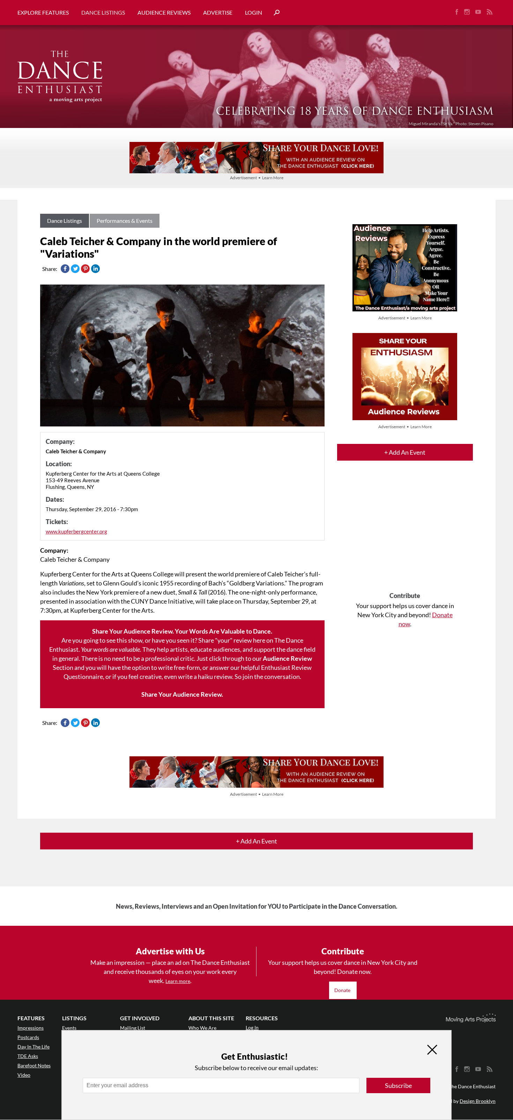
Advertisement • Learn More (256, 177)
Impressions (30, 1028)
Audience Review (287, 658)
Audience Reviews (164, 12)
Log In (252, 1027)
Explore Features (43, 12)
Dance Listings (103, 12)
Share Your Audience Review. (182, 694)
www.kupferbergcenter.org (76, 531)
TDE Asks (27, 1056)
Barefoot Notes (34, 1065)
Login (253, 12)
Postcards (28, 1037)
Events (69, 1028)
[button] (274, 13)
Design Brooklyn (478, 1101)
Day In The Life (33, 1047)
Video (23, 1075)
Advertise (217, 12)
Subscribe (398, 1085)
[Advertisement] (405, 532)
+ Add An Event (404, 452)
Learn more (177, 981)
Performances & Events (125, 220)
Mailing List (132, 1028)
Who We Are (202, 1028)
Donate (342, 990)
